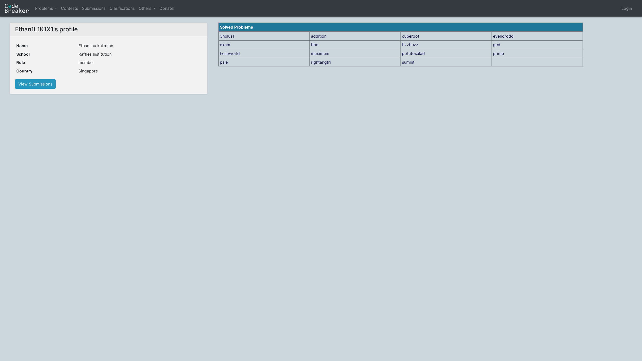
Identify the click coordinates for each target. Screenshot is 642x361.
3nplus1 (227, 36)
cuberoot (410, 36)
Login (626, 8)
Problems (44, 8)
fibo (314, 44)
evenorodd (503, 36)
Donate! (166, 8)
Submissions (94, 8)
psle (224, 62)
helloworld (230, 53)
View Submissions (35, 83)
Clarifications (122, 8)
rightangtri (321, 62)
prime (498, 53)
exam (225, 44)
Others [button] (145, 8)
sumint (408, 62)
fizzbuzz (410, 44)
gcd (496, 44)
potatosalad (413, 53)
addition (319, 36)
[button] (56, 8)
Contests (69, 8)
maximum (320, 53)
